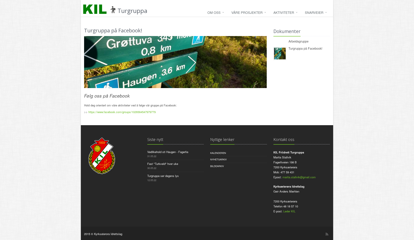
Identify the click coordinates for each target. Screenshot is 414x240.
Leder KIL (289, 211)
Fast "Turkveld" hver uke (162, 164)
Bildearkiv (217, 166)
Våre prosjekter (247, 12)
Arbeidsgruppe (299, 41)
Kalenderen (218, 153)
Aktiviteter (283, 12)
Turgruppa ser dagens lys (163, 176)
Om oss (214, 12)
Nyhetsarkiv (218, 159)
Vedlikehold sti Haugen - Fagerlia (167, 152)
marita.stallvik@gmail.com (299, 177)
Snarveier (314, 12)
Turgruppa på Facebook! (305, 48)
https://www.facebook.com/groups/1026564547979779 (122, 112)
